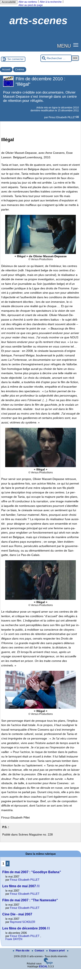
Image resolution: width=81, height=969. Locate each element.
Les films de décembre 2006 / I (25, 928)
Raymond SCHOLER (22, 921)
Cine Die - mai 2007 (17, 914)
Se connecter (15, 59)
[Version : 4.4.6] (48, 963)
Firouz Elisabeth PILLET (62, 117)
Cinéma (19, 69)
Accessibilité (9, 2)
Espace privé (57, 950)
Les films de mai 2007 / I (20, 886)
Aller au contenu (27, 1)
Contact (40, 950)
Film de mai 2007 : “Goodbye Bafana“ (31, 872)
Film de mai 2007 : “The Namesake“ (30, 900)
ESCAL (43, 966)
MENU (64, 45)
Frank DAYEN (13, 939)
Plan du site (23, 950)
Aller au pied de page (30, 5)
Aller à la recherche (51, 1)
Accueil (6, 69)
